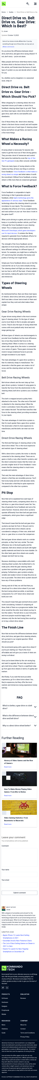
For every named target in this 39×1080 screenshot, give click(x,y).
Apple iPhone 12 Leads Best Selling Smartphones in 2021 (16, 936)
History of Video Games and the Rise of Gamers (18, 762)
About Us (23, 1025)
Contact (23, 1029)
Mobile (4, 1014)
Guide (3, 1033)
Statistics (5, 1029)
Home (4, 12)
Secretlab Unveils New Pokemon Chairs (17, 941)
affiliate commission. (8, 47)
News (3, 1025)
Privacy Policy (24, 1037)
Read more (7, 767)
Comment (5, 846)
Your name (5, 870)
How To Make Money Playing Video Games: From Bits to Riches (18, 790)
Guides (11, 12)
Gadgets (4, 1006)
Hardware (5, 1002)
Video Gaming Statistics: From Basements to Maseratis (16, 819)
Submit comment (19, 893)
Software (5, 998)
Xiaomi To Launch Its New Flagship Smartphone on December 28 (15, 950)
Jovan (6, 31)
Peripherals (5, 1010)
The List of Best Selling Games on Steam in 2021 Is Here (19, 944)
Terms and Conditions (27, 1033)
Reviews (23, 998)
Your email (5, 880)
